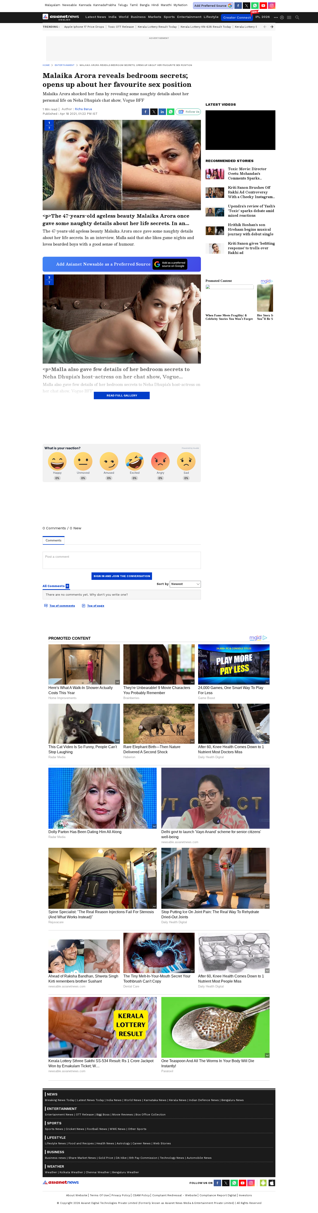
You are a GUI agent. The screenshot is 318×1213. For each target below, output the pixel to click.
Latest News (95, 17)
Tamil (134, 5)
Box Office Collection (150, 1114)
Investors (245, 1195)
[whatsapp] (255, 5)
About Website (76, 1195)
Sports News (54, 1129)
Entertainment (189, 17)
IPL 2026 (262, 17)
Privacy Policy (121, 1195)
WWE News (117, 1129)
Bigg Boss (103, 1114)
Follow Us (193, 111)
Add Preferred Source (210, 5)
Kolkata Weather (71, 1172)
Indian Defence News (204, 1100)
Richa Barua (83, 109)
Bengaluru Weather (125, 1172)
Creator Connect (237, 17)
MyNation (180, 5)
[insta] (271, 5)
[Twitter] (246, 5)
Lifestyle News (55, 1143)
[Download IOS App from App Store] (271, 1183)
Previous (264, 26)
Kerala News (177, 1100)
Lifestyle (211, 17)
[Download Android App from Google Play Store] (263, 1183)
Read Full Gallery (122, 395)
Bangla (144, 5)
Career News (141, 1143)
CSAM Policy (141, 1195)
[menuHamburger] (289, 17)
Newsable (69, 5)
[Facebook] (238, 5)
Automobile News (199, 1157)
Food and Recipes (81, 1143)
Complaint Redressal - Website (174, 1195)
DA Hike (121, 1157)
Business (138, 17)
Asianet (61, 1182)
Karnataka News (155, 1100)
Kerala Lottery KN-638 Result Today (206, 26)
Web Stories (162, 1143)
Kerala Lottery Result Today (157, 26)
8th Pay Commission (143, 1157)
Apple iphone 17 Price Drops (84, 26)
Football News (97, 1129)
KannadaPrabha (104, 5)
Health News (105, 1143)
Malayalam (52, 5)
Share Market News (82, 1157)
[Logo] (62, 17)
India (112, 17)
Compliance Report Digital (218, 1195)
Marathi (166, 5)
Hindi (155, 5)
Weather (51, 1172)
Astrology (123, 1143)
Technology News (172, 1157)
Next (271, 26)
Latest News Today (90, 1100)
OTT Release (85, 1114)
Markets (154, 17)
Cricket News (75, 1129)
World (124, 17)
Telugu (123, 5)
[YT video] (263, 5)
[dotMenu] (276, 17)
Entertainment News (59, 1114)
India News (114, 1100)
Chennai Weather (98, 1172)
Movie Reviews (122, 1114)
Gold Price (105, 1157)
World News (132, 1100)
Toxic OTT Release (121, 26)
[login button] (283, 17)
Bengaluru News (232, 1100)
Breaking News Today (59, 1100)
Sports (169, 17)
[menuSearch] (297, 17)
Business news (55, 1157)
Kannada (85, 5)
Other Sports (137, 1129)
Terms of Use (99, 1195)
